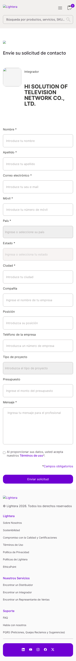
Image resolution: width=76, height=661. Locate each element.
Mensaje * (10, 402)
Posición (9, 311)
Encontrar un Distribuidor (18, 584)
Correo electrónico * (17, 175)
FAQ (5, 617)
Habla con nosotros (14, 625)
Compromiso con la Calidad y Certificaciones (30, 537)
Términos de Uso (13, 544)
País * (7, 221)
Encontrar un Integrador (17, 592)
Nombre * (10, 129)
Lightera (9, 516)
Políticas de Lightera (15, 559)
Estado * (9, 243)
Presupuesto (11, 379)
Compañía (10, 288)
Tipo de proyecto (15, 357)
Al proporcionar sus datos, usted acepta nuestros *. (35, 453)
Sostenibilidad (11, 530)
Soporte (8, 611)
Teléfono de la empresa (19, 334)
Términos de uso (31, 455)
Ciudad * (9, 265)
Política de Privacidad (16, 552)
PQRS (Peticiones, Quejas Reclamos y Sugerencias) (34, 632)
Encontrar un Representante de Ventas (26, 599)
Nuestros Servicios (16, 578)
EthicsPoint (9, 566)
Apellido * (10, 152)
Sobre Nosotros (12, 522)
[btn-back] (5, 42)
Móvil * (8, 198)
